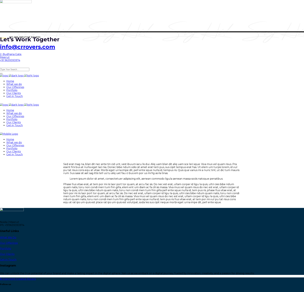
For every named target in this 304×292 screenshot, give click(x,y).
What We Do (8, 237)
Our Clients (7, 254)
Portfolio (5, 248)
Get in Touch (8, 259)
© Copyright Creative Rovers (18, 278)
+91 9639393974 (10, 60)
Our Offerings (9, 242)
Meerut (5, 57)
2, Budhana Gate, (11, 54)
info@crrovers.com (27, 46)
